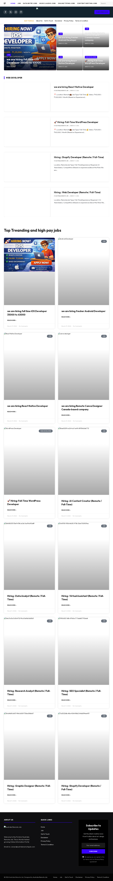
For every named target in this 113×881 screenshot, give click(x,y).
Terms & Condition (81, 21)
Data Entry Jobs (30, 3)
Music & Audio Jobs (47, 3)
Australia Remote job (62, 90)
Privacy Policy (68, 21)
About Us (39, 21)
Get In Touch (48, 21)
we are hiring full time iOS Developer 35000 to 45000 (24, 61)
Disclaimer (58, 21)
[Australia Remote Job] (56, 12)
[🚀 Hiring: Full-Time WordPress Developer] (96, 58)
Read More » (11, 320)
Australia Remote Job (40, 877)
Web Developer (91, 57)
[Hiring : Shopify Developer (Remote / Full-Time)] (27, 167)
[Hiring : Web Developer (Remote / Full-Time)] (27, 202)
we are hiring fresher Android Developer (68, 38)
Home (13, 3)
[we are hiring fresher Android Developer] (69, 35)
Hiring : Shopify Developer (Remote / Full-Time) (79, 157)
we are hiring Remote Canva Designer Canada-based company (95, 36)
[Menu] (5, 3)
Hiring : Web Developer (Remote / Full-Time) (77, 192)
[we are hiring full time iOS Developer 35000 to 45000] (30, 47)
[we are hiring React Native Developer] (69, 58)
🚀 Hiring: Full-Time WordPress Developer (95, 62)
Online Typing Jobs (66, 3)
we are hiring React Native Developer (67, 62)
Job (19, 3)
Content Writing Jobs (87, 3)
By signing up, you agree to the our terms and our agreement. (93, 859)
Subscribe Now (102, 12)
